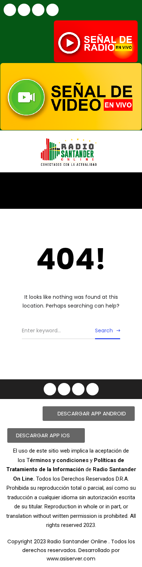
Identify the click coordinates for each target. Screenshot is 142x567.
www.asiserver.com (71, 558)
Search (104, 330)
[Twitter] (52, 10)
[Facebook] (10, 10)
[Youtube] (38, 10)
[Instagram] (24, 10)
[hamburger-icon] (130, 184)
